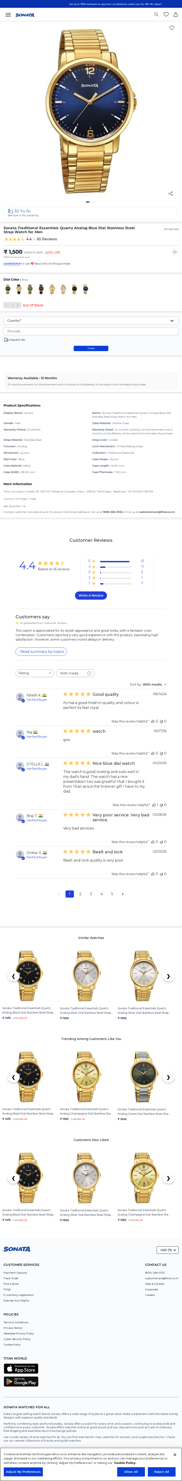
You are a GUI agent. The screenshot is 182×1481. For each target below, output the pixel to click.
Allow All (131, 1471)
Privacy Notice (13, 1327)
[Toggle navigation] (10, 14)
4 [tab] (97, 203)
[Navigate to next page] (123, 894)
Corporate (151, 1289)
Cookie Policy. (125, 1463)
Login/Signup (12, 263)
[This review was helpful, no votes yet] (152, 721)
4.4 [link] (29, 239)
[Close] (175, 1455)
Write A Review (91, 595)
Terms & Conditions (16, 1322)
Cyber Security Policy (17, 1339)
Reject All (161, 1471)
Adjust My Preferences (23, 1471)
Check (91, 348)
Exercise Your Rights (16, 1300)
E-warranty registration (19, 1295)
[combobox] (35, 673)
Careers (150, 1295)
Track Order (11, 1278)
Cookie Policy (12, 1344)
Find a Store (11, 1283)
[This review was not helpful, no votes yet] (161, 721)
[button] (91, 213)
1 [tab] (88, 203)
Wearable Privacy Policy (19, 1333)
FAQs (7, 1289)
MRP (28, 253)
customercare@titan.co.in (161, 1278)
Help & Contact (154, 1283)
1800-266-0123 (155, 1272)
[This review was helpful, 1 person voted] (154, 805)
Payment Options (15, 1272)
